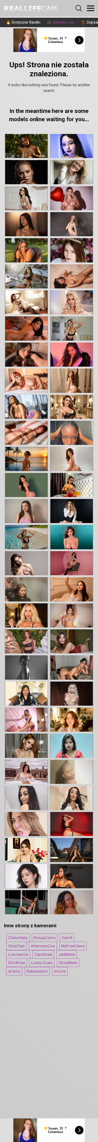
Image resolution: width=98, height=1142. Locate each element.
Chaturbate (18, 937)
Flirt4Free (16, 962)
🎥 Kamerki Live (60, 22)
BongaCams (44, 937)
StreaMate (68, 962)
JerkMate (66, 954)
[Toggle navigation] (90, 8)
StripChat (16, 946)
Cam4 (67, 937)
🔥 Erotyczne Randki (23, 22)
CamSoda (43, 954)
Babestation (37, 971)
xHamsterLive (43, 946)
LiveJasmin (18, 954)
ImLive (60, 971)
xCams (14, 971)
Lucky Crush (42, 962)
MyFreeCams (72, 946)
